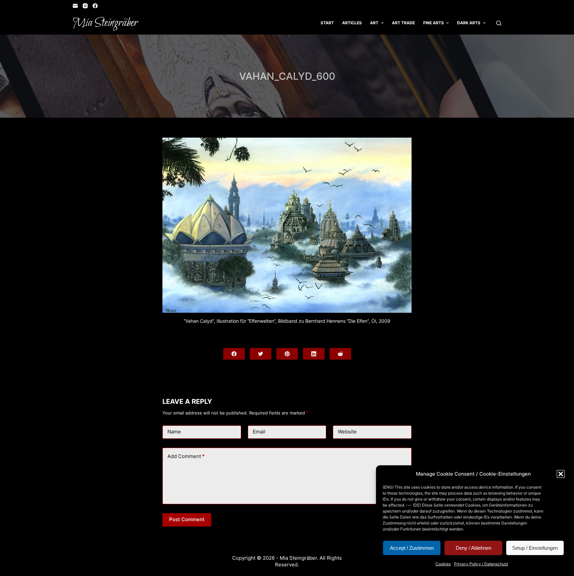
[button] (560, 474)
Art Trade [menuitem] (403, 22)
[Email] (75, 5)
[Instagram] (85, 5)
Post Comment (187, 519)
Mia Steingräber (105, 23)
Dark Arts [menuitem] (468, 22)
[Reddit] (340, 354)
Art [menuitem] (374, 22)
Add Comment (186, 456)
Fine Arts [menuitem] (433, 22)
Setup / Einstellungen (535, 548)
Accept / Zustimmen (412, 548)
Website (347, 431)
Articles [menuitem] (352, 22)
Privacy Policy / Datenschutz (481, 563)
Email (259, 431)
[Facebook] (95, 5)
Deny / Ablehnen (473, 548)
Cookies (443, 563)
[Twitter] (260, 354)
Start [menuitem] (327, 22)
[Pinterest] (287, 354)
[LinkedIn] (314, 354)
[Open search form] (498, 23)
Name (174, 431)
